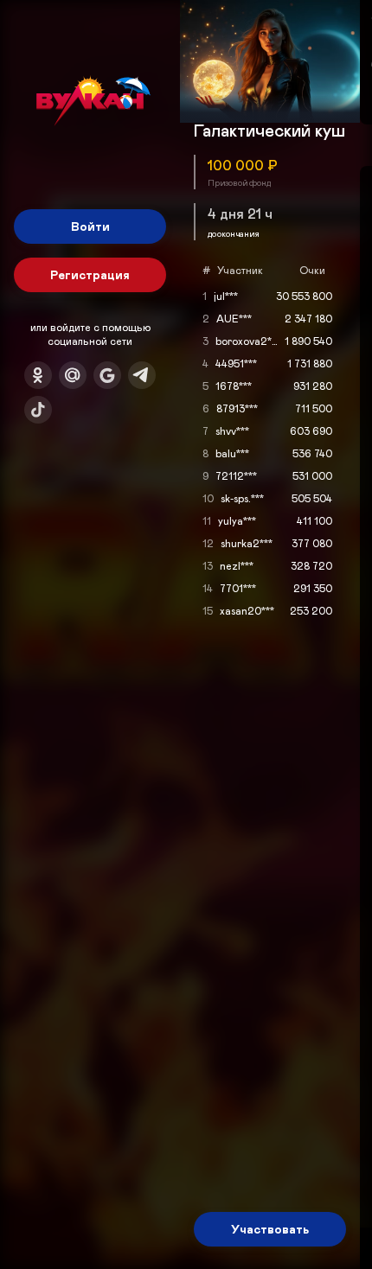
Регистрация (90, 274)
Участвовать (270, 1229)
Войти (90, 226)
